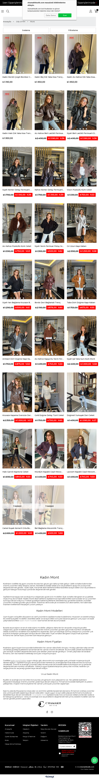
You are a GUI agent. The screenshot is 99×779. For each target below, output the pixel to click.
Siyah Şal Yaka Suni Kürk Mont (81, 359)
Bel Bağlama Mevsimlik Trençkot (49, 528)
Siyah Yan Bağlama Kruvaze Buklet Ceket (17, 302)
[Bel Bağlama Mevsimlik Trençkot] (49, 505)
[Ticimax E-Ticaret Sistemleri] (49, 777)
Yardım (43, 733)
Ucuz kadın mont (39, 695)
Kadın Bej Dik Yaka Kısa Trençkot (49, 77)
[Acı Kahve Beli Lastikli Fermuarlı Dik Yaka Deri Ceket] (49, 110)
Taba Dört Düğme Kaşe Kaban (81, 302)
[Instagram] (52, 712)
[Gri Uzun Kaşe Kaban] (82, 223)
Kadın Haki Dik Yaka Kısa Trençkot (17, 133)
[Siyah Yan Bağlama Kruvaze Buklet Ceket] (17, 279)
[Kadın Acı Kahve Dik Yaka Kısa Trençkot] (82, 54)
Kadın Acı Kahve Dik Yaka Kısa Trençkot (82, 77)
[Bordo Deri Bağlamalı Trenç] (49, 279)
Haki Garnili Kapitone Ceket (15, 472)
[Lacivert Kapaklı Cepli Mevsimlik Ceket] (82, 449)
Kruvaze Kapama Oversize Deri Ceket (17, 415)
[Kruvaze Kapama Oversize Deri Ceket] (17, 392)
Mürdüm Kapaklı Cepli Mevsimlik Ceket (49, 472)
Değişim (44, 736)
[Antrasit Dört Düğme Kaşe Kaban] (17, 336)
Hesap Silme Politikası (13, 744)
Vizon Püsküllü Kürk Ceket (79, 190)
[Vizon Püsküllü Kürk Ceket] (82, 167)
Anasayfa (8, 729)
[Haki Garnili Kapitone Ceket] (17, 449)
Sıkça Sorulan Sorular (48, 729)
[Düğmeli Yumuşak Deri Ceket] (82, 392)
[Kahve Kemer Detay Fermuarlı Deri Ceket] (49, 167)
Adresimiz (44, 740)
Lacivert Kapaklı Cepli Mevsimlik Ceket (82, 472)
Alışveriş (26, 733)
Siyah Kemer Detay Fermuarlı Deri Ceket (17, 190)
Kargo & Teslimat (29, 736)
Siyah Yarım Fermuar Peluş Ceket (49, 246)
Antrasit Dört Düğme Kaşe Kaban (17, 359)
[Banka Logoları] (34, 767)
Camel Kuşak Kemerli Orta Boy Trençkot (17, 528)
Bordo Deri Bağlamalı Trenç (48, 302)
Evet (65, 15)
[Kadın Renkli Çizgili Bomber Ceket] (17, 54)
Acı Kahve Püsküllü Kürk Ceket (16, 246)
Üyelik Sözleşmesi (11, 736)
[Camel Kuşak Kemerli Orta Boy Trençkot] (17, 505)
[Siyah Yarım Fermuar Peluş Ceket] (49, 223)
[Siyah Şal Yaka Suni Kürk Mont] (82, 336)
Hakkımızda (9, 733)
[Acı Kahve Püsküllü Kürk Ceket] (17, 223)
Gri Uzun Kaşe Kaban (76, 246)
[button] (11, 72)
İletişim (25, 740)
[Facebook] (47, 712)
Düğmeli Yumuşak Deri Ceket (80, 415)
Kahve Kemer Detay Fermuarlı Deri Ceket (49, 190)
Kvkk (7, 740)
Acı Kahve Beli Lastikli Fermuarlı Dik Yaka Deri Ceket (49, 133)
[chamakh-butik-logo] (49, 704)
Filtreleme (73, 30)
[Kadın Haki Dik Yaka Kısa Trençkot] (17, 110)
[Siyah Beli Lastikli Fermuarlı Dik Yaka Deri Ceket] (82, 110)
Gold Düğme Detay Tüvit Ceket (49, 415)
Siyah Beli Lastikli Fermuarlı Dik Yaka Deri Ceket (82, 133)
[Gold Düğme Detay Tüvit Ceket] (49, 392)
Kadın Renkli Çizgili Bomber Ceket (17, 77)
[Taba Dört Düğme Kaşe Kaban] (82, 279)
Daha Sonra (51, 15)
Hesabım (26, 729)
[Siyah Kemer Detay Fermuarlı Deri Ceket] (17, 167)
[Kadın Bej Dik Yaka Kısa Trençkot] (49, 54)
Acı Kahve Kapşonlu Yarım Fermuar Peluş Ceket (49, 359)
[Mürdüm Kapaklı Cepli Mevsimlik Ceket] (49, 449)
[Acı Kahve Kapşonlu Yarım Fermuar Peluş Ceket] (49, 336)
